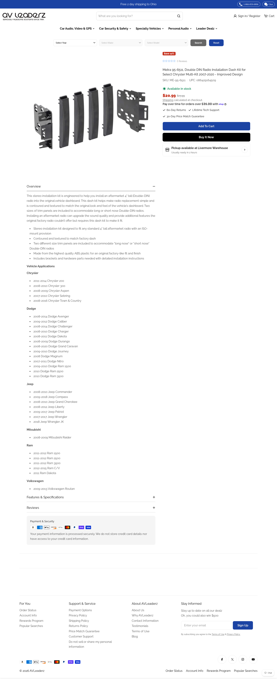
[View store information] (245, 150)
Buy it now (206, 137)
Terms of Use (218, 634)
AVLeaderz (37, 671)
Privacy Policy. (233, 634)
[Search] (178, 16)
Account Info (194, 671)
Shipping (168, 100)
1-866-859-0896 (251, 4)
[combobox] (139, 16)
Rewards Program (219, 671)
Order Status (174, 671)
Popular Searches (246, 671)
